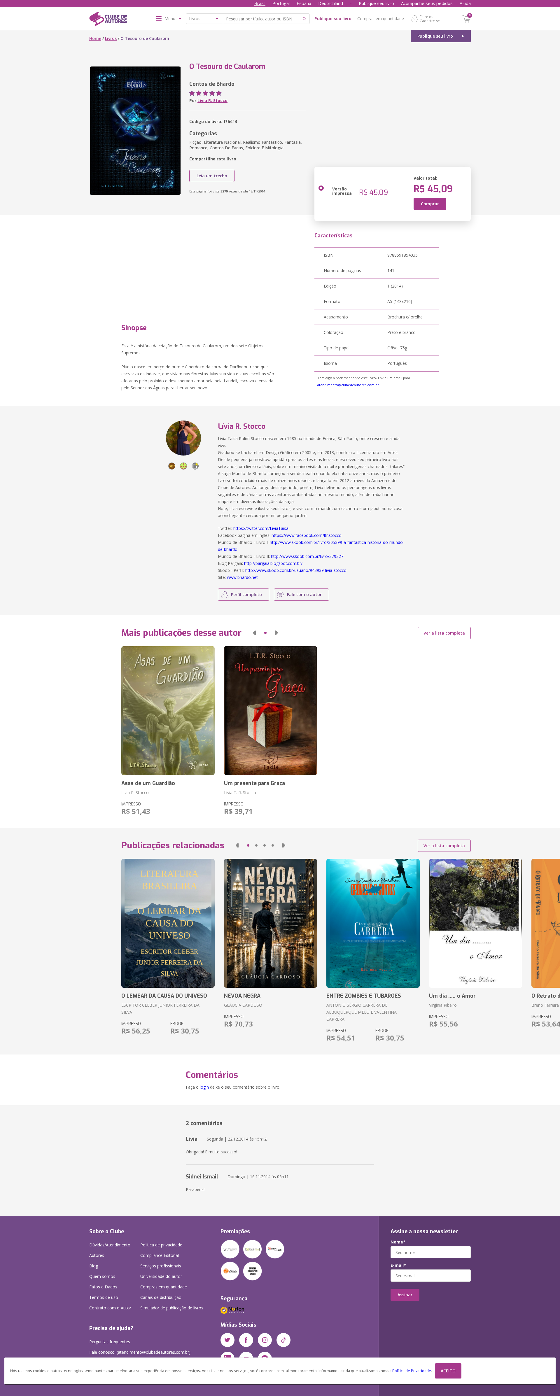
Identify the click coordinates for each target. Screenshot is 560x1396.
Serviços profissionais (160, 1266)
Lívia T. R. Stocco (240, 792)
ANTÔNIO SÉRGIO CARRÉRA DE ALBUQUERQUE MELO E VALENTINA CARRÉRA (361, 1012)
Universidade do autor (161, 1276)
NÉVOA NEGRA (242, 995)
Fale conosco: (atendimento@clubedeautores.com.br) (139, 1352)
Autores (96, 1255)
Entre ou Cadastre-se (430, 18)
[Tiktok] (283, 1340)
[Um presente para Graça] (270, 710)
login (204, 1087)
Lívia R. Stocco (212, 100)
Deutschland (330, 3)
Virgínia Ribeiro (443, 1005)
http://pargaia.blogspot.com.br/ (273, 563)
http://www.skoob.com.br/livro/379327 (307, 556)
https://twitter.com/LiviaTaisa (260, 528)
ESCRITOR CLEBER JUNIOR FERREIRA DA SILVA (160, 1008)
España (304, 3)
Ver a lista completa (444, 633)
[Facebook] (246, 1340)
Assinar (405, 1294)
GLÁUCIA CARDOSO (243, 1005)
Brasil (259, 3)
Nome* (398, 1242)
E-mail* (398, 1265)
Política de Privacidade (411, 1370)
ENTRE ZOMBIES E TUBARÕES (363, 995)
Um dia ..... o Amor (452, 995)
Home (95, 38)
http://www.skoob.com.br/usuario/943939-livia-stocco (295, 570)
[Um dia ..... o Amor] (475, 923)
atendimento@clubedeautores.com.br (348, 385)
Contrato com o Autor (110, 1308)
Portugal (281, 3)
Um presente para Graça (254, 783)
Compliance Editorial (159, 1255)
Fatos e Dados (103, 1287)
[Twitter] (227, 1340)
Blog (93, 1266)
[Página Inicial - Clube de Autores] (108, 20)
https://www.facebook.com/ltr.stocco (307, 535)
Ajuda (465, 3)
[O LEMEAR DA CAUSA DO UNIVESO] (167, 923)
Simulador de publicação (171, 1308)
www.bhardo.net (242, 577)
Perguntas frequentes (109, 1341)
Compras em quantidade (380, 18)
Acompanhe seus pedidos (427, 3)
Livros (111, 38)
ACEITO (448, 1371)
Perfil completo (246, 594)
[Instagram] (265, 1340)
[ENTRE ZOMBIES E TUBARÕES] (372, 923)
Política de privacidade (161, 1245)
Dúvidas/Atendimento (109, 1245)
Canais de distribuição (160, 1297)
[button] (254, 633)
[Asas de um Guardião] (167, 710)
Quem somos (102, 1276)
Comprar (430, 203)
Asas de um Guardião (148, 783)
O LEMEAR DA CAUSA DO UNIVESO (164, 995)
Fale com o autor (304, 594)
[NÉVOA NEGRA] (270, 923)
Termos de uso (103, 1297)
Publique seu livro (376, 3)
